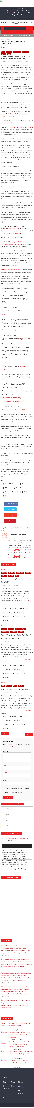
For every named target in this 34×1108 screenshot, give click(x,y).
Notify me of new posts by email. (14, 792)
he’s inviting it (29, 127)
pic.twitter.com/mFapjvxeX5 (13, 401)
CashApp (13, 15)
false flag (8, 528)
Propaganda (4, 575)
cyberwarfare (12, 572)
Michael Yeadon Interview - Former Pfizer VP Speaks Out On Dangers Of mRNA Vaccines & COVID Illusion (20, 1044)
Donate (18, 10)
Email (5, 772)
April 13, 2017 (20, 410)
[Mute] (4, 861)
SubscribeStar (28, 13)
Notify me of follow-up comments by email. (17, 788)
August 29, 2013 (25, 338)
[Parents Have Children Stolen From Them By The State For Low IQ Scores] (17, 625)
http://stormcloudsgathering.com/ (17, 557)
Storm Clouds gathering (17, 528)
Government (25, 51)
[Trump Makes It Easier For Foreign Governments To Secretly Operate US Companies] (5, 1098)
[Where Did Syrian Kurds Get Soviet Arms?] (17, 682)
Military (3, 51)
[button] (28, 28)
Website (5, 780)
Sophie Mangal (18, 692)
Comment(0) (27, 61)
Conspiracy (9, 51)
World (9, 54)
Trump (29, 528)
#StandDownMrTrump (12, 398)
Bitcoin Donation (26, 10)
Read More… (28, 601)
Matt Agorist (15, 641)
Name (5, 765)
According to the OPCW (12, 228)
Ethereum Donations (18, 13)
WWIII (2, 530)
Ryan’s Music (20, 15)
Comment (6, 751)
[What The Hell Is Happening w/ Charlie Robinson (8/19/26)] (21, 1092)
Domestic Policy (5, 631)
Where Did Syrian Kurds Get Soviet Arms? (16, 689)
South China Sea (14, 114)
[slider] (5, 865)
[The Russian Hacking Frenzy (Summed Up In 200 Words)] (17, 569)
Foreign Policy (17, 51)
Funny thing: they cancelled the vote (10, 269)
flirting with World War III (17, 127)
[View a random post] (31, 28)
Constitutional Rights (20, 629)
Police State (4, 629)
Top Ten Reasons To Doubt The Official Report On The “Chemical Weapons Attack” (6, 734)
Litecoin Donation (7, 13)
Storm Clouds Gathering (17, 61)
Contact (12, 10)
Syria (25, 528)
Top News (3, 54)
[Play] (4, 846)
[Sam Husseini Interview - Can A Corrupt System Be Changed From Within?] (14, 1087)
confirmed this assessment (14, 233)
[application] (17, 846)
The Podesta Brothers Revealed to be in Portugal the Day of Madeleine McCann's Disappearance (20, 1035)
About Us (6, 10)
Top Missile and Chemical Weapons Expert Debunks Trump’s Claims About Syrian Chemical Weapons (30, 734)
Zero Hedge (16, 585)
